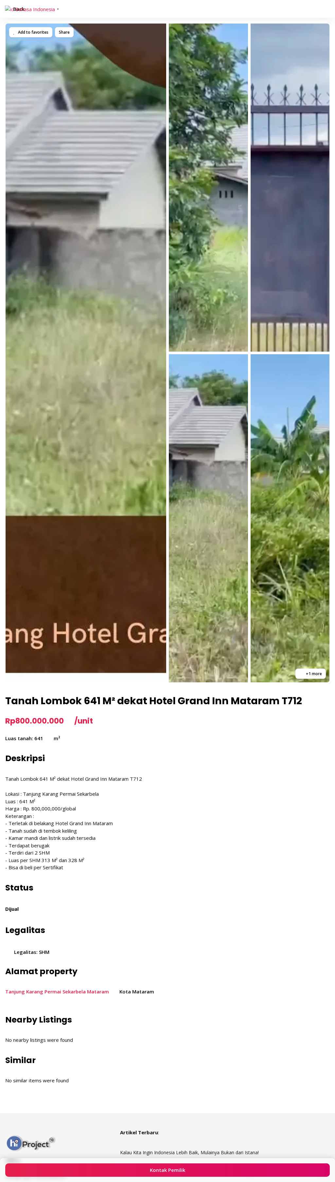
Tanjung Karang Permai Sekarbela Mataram (57, 991)
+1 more (313, 673)
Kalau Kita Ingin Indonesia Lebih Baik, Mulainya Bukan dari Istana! (189, 1152)
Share (64, 32)
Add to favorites (32, 32)
